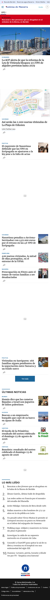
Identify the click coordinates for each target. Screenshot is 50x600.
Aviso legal (4, 587)
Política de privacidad (18, 587)
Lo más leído (11, 482)
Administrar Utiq (28, 591)
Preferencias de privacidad (10, 595)
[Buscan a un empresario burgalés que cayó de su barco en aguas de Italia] (43, 417)
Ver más (25, 379)
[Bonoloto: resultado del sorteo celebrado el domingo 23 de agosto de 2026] (43, 451)
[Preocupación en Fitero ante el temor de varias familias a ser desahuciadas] (43, 273)
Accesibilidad (16, 591)
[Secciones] (2, 7)
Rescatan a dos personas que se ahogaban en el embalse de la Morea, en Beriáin (22, 21)
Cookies (45, 587)
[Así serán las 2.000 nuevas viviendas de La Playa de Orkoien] (25, 103)
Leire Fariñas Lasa (8, 129)
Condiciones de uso (34, 587)
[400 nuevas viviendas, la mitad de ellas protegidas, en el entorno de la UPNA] (43, 257)
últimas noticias (14, 392)
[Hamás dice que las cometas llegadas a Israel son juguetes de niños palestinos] (43, 401)
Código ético (5, 591)
